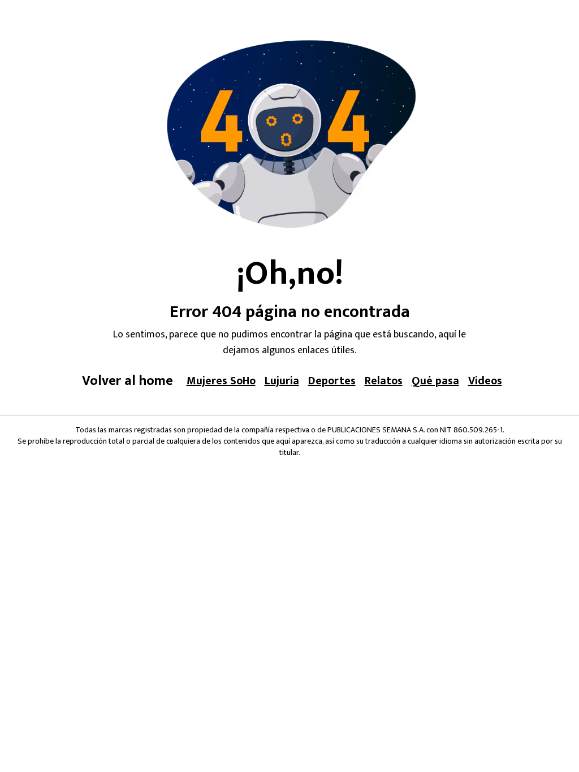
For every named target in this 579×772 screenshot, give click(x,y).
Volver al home (127, 381)
